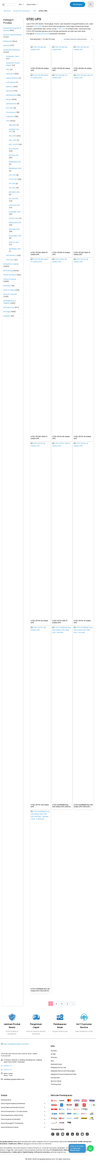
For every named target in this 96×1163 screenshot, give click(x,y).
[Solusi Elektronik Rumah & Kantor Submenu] (44, 1106)
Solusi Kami (31, 4)
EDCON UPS (14, 155)
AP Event (54, 1057)
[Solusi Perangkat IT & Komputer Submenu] (44, 1122)
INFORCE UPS (14, 192)
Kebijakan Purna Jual (58, 1067)
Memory (9, 86)
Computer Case (12, 56)
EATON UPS (13, 149)
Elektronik (7, 41)
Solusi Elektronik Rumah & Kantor (13, 1107)
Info (20, 4)
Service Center (56, 1080)
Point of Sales (9, 290)
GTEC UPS (13, 179)
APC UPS (12, 136)
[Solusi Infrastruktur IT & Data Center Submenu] (44, 1110)
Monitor (9, 91)
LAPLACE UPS (14, 205)
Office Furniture (9, 275)
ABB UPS (12, 125)
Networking (8, 270)
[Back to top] (90, 1157)
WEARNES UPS (15, 249)
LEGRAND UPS (14, 212)
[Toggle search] (91, 4)
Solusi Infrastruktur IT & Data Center (14, 1111)
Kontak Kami (55, 1077)
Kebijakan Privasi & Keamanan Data (63, 1074)
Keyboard (10, 74)
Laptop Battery (12, 78)
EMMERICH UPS (15, 168)
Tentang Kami (56, 1084)
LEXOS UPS (13, 218)
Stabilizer (10, 116)
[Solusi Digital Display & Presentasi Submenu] (44, 1102)
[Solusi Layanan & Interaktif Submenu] (44, 1118)
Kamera (6, 45)
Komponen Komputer (21, 11)
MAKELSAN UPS (15, 222)
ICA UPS (12, 188)
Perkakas (7, 285)
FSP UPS (12, 175)
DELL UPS (13, 140)
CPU (8, 69)
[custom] (53, 1134)
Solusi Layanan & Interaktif (10, 1119)
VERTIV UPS (14, 242)
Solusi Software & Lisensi (9, 1127)
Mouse (9, 99)
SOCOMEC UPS (15, 236)
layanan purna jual (42, 33)
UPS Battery (11, 255)
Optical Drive (11, 103)
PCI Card (9, 108)
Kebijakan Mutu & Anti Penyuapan (63, 1070)
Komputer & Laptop (11, 264)
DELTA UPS (13, 144)
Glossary (54, 1050)
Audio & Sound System (12, 35)
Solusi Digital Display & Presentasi (13, 1103)
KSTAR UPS (13, 198)
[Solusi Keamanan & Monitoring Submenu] (44, 1114)
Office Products (9, 279)
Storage (6, 311)
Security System (10, 294)
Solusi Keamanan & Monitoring (12, 1115)
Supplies (6, 316)
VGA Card (10, 260)
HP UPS (12, 183)
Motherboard (11, 95)
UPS (34, 11)
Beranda (7, 11)
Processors (11, 112)
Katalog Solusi (6, 1099)
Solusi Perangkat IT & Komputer (12, 1123)
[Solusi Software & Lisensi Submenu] (44, 1126)
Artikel (53, 1053)
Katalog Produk (56, 1064)
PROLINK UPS (14, 229)
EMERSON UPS (15, 162)
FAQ (52, 1060)
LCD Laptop (10, 82)
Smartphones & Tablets (9, 302)
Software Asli (8, 307)
